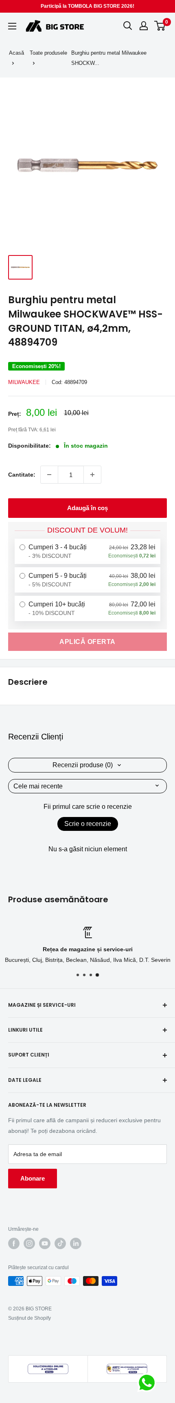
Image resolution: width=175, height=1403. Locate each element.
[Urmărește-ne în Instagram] (29, 1243)
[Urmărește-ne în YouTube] (44, 1243)
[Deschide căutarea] (127, 25)
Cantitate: (21, 474)
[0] (160, 26)
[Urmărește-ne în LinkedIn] (75, 1243)
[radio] (87, 551)
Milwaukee (24, 382)
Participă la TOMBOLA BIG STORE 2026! (87, 6)
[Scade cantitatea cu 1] (49, 474)
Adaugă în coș (87, 507)
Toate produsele (48, 53)
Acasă (16, 53)
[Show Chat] (149, 1382)
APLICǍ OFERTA (87, 641)
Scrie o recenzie (87, 823)
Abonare (32, 1178)
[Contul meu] (144, 25)
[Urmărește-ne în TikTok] (60, 1243)
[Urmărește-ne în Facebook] (14, 1243)
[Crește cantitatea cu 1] (92, 474)
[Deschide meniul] (12, 26)
